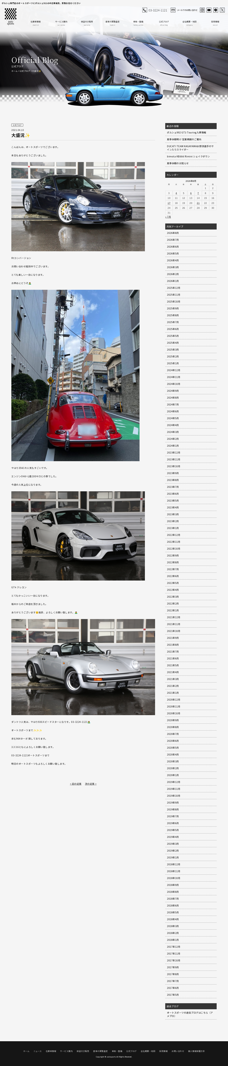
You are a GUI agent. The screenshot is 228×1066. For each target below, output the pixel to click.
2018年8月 (173, 891)
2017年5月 (173, 994)
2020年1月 (173, 775)
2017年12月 (173, 946)
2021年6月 (173, 658)
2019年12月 (173, 782)
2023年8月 (173, 480)
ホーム (14, 70)
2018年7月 (173, 898)
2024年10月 (173, 384)
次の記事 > (91, 783)
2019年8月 (173, 809)
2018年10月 (173, 878)
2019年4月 (173, 837)
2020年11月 (173, 706)
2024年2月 (173, 438)
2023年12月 (173, 452)
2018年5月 (173, 912)
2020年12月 (173, 699)
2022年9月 (173, 555)
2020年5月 (173, 747)
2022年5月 (173, 583)
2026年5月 (173, 253)
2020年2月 (173, 768)
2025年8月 (173, 315)
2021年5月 (173, 665)
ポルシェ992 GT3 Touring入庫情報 (186, 132)
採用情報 (215, 23)
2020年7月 (173, 734)
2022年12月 (173, 535)
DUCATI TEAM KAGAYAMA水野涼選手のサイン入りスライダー (190, 147)
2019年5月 (173, 830)
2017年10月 (173, 960)
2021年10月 (173, 631)
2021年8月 (173, 644)
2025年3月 (173, 349)
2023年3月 (173, 514)
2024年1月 (173, 445)
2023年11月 (173, 459)
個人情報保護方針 (196, 1051)
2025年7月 (173, 322)
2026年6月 (173, 246)
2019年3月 (173, 843)
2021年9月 (173, 637)
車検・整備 (138, 23)
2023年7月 (173, 486)
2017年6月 (173, 987)
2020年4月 (173, 754)
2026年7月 (173, 239)
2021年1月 (173, 692)
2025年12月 (173, 287)
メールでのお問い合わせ (187, 10)
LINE (215, 10)
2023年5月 (173, 500)
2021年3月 (173, 679)
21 (198, 203)
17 (169, 203)
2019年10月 (173, 795)
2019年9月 (173, 802)
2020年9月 (173, 720)
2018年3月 (173, 926)
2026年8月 (173, 233)
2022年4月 (173, 589)
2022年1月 (173, 610)
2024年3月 (173, 432)
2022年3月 (173, 596)
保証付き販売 (87, 23)
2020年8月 (173, 727)
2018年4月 (173, 919)
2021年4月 (173, 672)
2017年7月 (173, 981)
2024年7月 (173, 404)
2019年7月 (173, 816)
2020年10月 (173, 713)
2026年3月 (173, 267)
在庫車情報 (36, 23)
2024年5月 (173, 418)
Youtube (209, 10)
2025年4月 (173, 342)
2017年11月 (173, 953)
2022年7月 (173, 569)
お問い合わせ (178, 1051)
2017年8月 (173, 974)
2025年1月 (173, 363)
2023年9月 (173, 473)
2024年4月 (173, 425)
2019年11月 (173, 788)
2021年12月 (173, 617)
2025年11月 (173, 294)
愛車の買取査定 (112, 23)
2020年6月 (173, 740)
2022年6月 (173, 576)
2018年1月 (173, 939)
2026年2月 (173, 274)
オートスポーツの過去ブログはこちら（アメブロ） (190, 1014)
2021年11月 (173, 624)
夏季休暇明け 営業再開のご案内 (184, 139)
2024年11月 (173, 377)
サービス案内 (61, 23)
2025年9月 (173, 308)
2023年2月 (173, 521)
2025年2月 (173, 356)
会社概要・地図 (189, 23)
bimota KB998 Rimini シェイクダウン (188, 156)
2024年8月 (173, 397)
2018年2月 (173, 933)
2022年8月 (173, 562)
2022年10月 (173, 548)
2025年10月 (173, 301)
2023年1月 (173, 528)
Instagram (202, 10)
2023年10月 (173, 466)
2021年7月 (173, 651)
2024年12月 (173, 370)
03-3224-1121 (158, 10)
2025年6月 (173, 329)
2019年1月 (173, 857)
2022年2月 (173, 603)
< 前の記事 (76, 783)
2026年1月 (173, 281)
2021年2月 (173, 686)
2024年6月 (173, 411)
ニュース (38, 1051)
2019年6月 (173, 823)
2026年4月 (173, 260)
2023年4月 (173, 507)
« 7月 (168, 216)
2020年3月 (173, 761)
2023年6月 (173, 493)
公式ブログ (164, 23)
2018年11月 (173, 871)
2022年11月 (173, 541)
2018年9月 (173, 885)
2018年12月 (173, 864)
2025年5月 (173, 335)
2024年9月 (173, 390)
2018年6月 (173, 905)
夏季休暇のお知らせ (178, 163)
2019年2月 (173, 850)
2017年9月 (173, 967)
